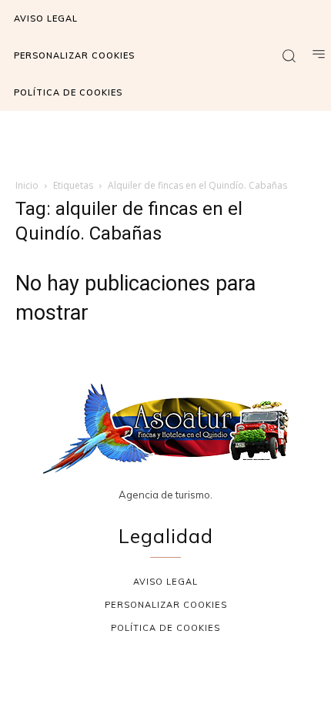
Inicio (26, 185)
